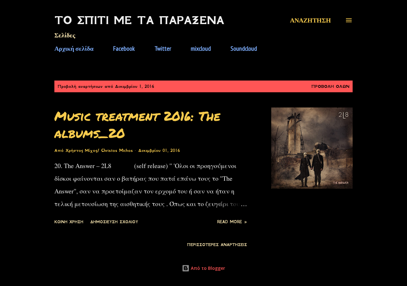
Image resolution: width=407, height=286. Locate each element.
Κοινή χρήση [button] (68, 221)
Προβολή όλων (330, 86)
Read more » (232, 221)
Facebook (124, 48)
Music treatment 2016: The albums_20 (137, 124)
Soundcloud (244, 48)
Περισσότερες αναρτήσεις (217, 244)
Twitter (163, 48)
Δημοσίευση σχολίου (114, 221)
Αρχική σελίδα (73, 48)
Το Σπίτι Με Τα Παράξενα (139, 20)
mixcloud (201, 48)
